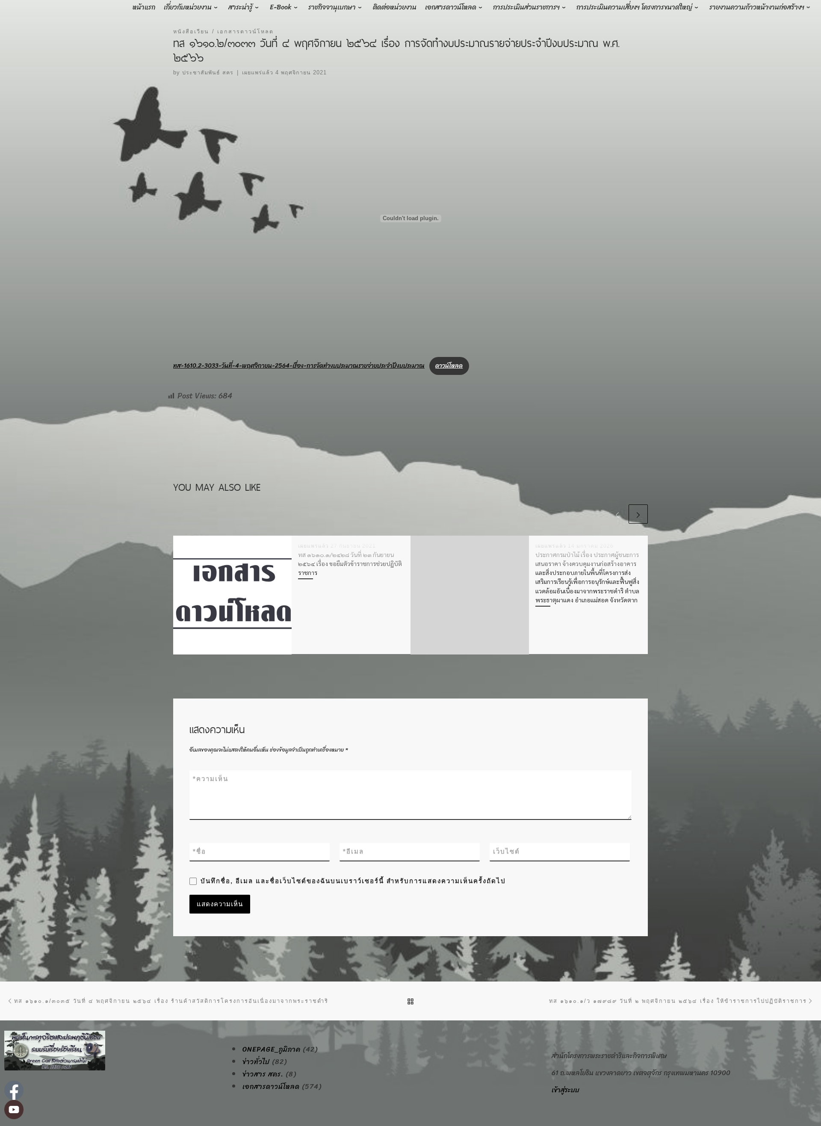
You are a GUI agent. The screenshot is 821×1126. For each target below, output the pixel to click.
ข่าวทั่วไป (256, 1062)
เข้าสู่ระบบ (565, 1090)
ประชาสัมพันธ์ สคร (207, 73)
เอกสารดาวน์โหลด (271, 1087)
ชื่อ (199, 851)
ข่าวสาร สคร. (263, 1074)
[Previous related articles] (617, 514)
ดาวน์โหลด (449, 365)
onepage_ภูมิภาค (271, 1049)
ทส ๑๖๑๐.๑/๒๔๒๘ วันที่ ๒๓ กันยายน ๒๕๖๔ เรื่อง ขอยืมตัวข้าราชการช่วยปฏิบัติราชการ (350, 563)
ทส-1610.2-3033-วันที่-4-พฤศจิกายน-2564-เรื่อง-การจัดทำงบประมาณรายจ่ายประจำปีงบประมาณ (299, 365)
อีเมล (353, 851)
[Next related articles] (638, 514)
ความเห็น (210, 778)
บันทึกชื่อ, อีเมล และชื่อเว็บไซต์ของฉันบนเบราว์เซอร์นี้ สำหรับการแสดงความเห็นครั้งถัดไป (353, 880)
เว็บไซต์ (506, 851)
